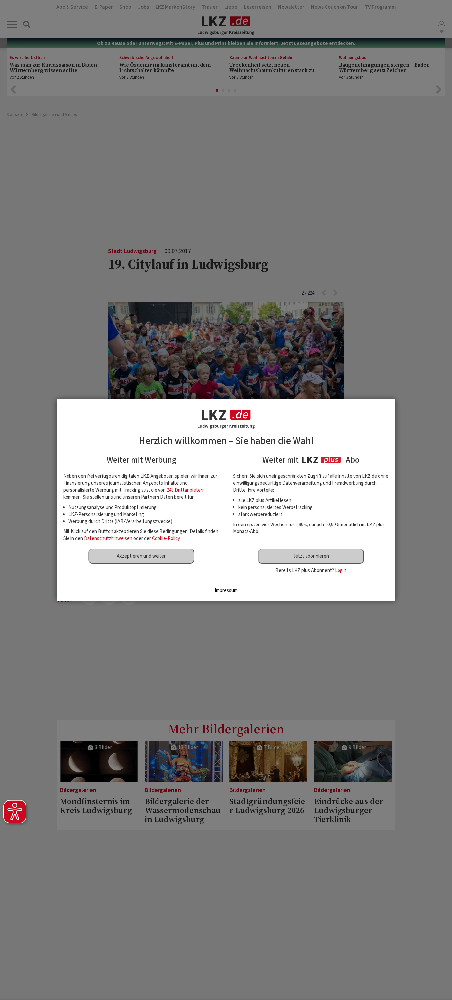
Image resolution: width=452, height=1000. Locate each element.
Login (340, 570)
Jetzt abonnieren (311, 556)
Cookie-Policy (166, 538)
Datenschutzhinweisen (108, 538)
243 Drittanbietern (186, 490)
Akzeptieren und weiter (141, 556)
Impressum (226, 590)
